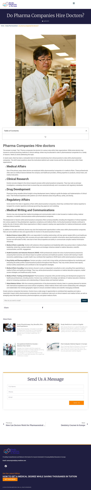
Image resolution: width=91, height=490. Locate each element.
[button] (74, 3)
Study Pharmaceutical (11, 26)
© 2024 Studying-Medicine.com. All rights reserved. (17, 487)
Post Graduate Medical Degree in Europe (74, 344)
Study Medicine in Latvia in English (72, 324)
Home (2, 26)
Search (84, 300)
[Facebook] (6, 466)
